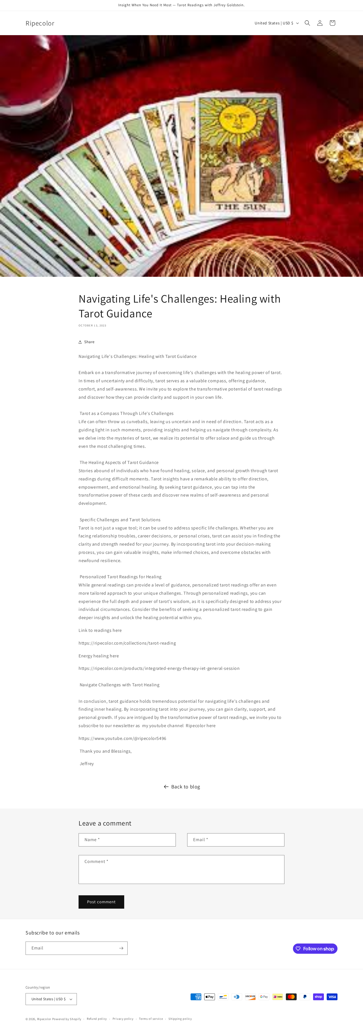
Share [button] (89, 341)
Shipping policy (180, 1019)
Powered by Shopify (66, 1019)
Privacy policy (123, 1019)
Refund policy (97, 1019)
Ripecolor (44, 1019)
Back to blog (185, 786)
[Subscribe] (121, 948)
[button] (307, 23)
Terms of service (151, 1019)
